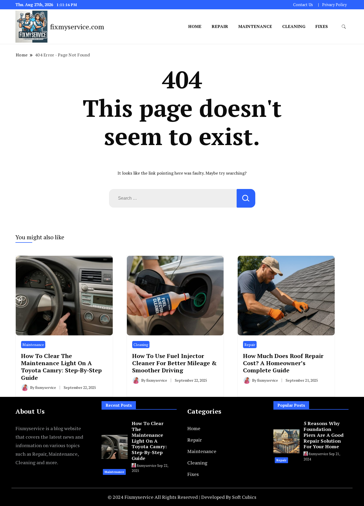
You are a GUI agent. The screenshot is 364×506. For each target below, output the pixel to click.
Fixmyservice (139, 497)
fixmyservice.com (77, 26)
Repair (220, 26)
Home (194, 26)
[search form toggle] (344, 27)
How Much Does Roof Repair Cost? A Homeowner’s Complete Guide (283, 363)
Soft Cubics (244, 497)
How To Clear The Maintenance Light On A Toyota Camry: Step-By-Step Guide (61, 366)
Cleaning (293, 26)
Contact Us (303, 4)
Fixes (322, 26)
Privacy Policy (334, 4)
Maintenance (255, 26)
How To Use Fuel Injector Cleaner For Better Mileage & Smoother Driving (174, 363)
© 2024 (116, 497)
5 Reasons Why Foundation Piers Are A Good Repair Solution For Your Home (323, 435)
